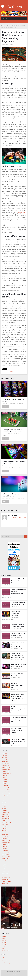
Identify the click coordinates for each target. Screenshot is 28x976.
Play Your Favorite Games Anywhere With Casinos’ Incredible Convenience (13, 463)
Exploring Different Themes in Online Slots (17, 581)
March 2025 (5, 785)
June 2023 (4, 828)
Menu (3, 18)
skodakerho (5, 44)
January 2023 (5, 838)
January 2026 (5, 765)
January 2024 (5, 814)
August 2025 (5, 775)
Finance (4, 940)
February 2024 (5, 812)
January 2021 (5, 873)
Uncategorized (5, 950)
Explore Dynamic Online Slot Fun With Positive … (17, 730)
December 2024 (6, 792)
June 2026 (4, 755)
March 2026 (5, 761)
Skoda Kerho (18, 971)
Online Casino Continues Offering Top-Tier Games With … (18, 655)
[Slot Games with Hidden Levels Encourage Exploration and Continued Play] (6, 616)
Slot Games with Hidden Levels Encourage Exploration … (16, 615)
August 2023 (5, 824)
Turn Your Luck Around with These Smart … (18, 665)
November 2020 (6, 877)
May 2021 (4, 865)
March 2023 (5, 834)
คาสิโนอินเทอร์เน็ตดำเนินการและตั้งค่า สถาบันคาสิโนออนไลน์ (12, 495)
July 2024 (4, 802)
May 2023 (4, 830)
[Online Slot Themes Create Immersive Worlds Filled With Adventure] (6, 647)
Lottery (4, 944)
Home (4, 25)
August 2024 (5, 800)
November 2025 (6, 769)
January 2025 (5, 790)
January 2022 (5, 854)
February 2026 (5, 763)
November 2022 (6, 842)
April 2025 (4, 783)
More (4, 406)
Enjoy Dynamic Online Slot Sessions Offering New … (18, 741)
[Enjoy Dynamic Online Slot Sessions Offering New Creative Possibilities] (6, 744)
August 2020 (5, 883)
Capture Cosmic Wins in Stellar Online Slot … (18, 625)
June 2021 (4, 863)
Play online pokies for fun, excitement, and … (18, 603)
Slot (3, 948)
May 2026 (4, 757)
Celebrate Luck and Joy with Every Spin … (18, 634)
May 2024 (4, 806)
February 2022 (5, 852)
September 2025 (6, 773)
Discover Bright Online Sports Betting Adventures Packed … (18, 719)
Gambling (4, 942)
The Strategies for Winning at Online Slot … (17, 685)
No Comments (20, 403)
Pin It (11, 371)
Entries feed (5, 959)
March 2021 (5, 869)
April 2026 (4, 759)
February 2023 (5, 836)
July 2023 (4, 826)
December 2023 (6, 816)
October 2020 (5, 879)
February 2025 (5, 788)
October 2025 (5, 771)
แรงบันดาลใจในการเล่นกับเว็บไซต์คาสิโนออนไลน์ (13, 400)
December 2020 (6, 875)
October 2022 (5, 844)
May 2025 (4, 781)
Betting (4, 936)
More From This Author (19, 517)
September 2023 (6, 822)
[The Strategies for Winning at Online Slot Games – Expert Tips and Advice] (6, 688)
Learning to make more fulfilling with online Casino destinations (12, 431)
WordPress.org (6, 963)
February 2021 (5, 871)
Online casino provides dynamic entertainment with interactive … (14, 593)
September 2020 (6, 881)
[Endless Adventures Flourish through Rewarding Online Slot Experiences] (6, 698)
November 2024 (6, 794)
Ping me (14, 974)
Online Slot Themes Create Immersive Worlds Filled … (17, 645)
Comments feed (6, 961)
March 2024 (5, 810)
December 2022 (6, 840)
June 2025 (4, 779)
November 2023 (6, 818)
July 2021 (4, 861)
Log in (3, 957)
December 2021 (6, 857)
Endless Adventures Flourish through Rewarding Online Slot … (17, 697)
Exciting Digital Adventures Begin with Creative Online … (18, 709)
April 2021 (4, 867)
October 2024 (5, 796)
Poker (3, 946)
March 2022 (5, 850)
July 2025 (4, 777)
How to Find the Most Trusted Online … (17, 675)
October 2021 (5, 859)
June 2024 (4, 804)
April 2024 (4, 808)
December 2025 (6, 767)
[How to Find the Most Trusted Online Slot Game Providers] (6, 678)
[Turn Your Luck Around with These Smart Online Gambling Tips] (6, 669)
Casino (8, 25)
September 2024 (6, 798)
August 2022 (5, 846)
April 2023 (4, 832)
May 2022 (4, 848)
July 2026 (4, 753)
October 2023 (5, 820)
